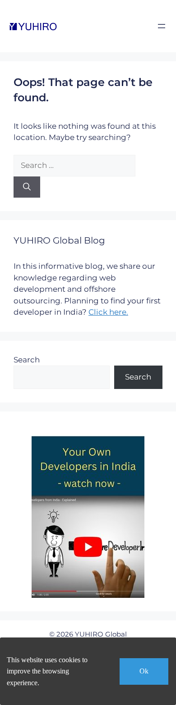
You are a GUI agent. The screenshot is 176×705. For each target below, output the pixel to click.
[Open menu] (161, 26)
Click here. (108, 311)
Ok (143, 671)
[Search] (27, 187)
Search (27, 359)
